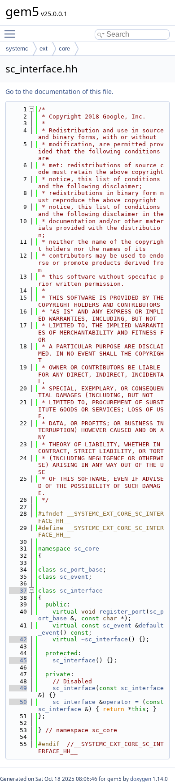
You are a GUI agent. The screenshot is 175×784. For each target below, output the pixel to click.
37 (18, 590)
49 (18, 688)
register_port (122, 611)
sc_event (74, 576)
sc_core (86, 548)
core (64, 48)
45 (18, 660)
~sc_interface (104, 639)
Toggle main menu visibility (12, 33)
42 (18, 639)
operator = (122, 702)
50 (18, 702)
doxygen (140, 779)
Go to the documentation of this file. (59, 91)
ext (43, 48)
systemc (17, 48)
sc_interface (81, 590)
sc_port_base (81, 569)
